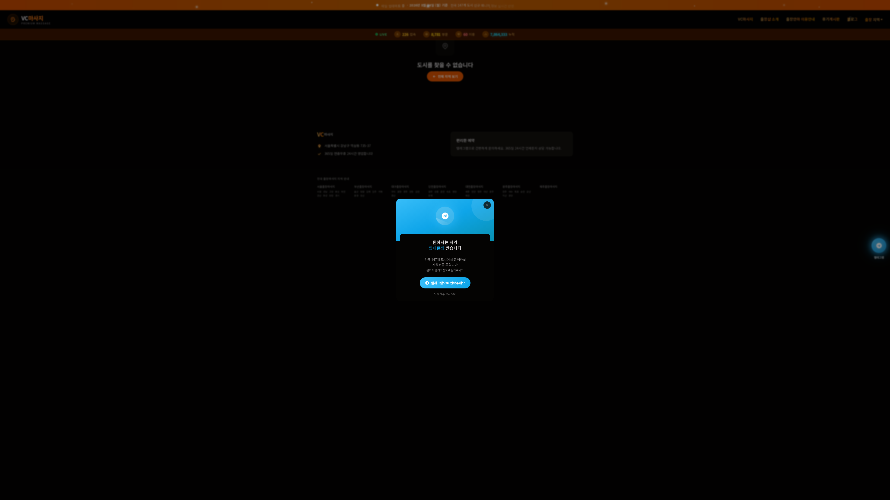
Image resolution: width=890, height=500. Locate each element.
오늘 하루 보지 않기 (445, 294)
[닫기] (487, 205)
